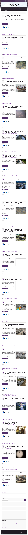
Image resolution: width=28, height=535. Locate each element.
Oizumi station (14, 467)
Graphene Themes (6, 533)
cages (12, 127)
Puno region (6, 419)
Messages (5, 10)
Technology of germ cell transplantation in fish (14, 447)
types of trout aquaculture (12, 199)
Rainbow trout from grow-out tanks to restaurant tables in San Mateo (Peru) (13, 58)
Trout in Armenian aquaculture (12, 349)
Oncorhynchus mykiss (6, 34)
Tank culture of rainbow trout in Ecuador (14, 37)
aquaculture (4, 54)
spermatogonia (4, 468)
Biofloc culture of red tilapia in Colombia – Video (7, 524)
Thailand (7, 152)
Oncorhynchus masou (4, 468)
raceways (8, 225)
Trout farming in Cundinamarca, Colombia (14, 301)
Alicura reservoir (5, 127)
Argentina (8, 127)
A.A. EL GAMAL (6, 374)
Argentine (10, 127)
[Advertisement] (5, 514)
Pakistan (10, 34)
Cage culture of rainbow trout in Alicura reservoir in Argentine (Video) (14, 107)
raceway (5, 199)
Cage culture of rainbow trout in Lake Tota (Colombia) (14, 255)
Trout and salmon (17, 38)
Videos (16, 133)
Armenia (13, 368)
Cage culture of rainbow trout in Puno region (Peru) (15, 399)
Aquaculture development (9, 368)
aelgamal (6, 38)
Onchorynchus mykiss (11, 276)
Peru (11, 78)
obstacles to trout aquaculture (8, 175)
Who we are (3, 10)
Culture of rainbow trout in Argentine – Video (15, 179)
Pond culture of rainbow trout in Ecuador (14, 279)
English (10, 400)
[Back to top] (26, 533)
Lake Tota (8, 276)
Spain (4, 492)
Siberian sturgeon (6, 226)
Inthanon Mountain (5, 151)
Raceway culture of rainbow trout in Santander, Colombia (13, 155)
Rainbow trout (13, 34)
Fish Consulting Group (14, 4)
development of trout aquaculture (9, 199)
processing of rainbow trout (5, 103)
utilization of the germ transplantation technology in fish (9, 469)
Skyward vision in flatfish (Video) (5, 527)
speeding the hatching (8, 345)
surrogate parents (8, 468)
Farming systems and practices (16, 374)
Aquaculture (8, 38)
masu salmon (11, 467)
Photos (15, 38)
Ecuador (7, 54)
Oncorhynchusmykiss (14, 298)
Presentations (21, 532)
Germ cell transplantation (6, 467)
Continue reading (5, 44)
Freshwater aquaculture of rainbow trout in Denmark (15, 373)
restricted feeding (13, 395)
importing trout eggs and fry (11, 54)
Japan (9, 467)
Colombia (4, 175)
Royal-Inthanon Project (8, 251)
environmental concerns (12, 394)
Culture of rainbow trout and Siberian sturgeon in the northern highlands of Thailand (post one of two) (12, 230)
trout (2, 369)
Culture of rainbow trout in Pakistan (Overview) (13, 16)
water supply (11, 226)
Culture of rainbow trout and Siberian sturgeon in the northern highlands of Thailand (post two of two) (12, 204)
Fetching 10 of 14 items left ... (15, 496)
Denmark (8, 394)
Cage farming (8, 108)
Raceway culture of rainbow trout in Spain (14, 472)
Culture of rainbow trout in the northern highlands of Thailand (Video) (14, 132)
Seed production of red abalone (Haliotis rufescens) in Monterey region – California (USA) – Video (12, 523)
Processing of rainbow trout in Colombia (14, 81)
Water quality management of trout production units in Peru (13, 423)
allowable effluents (5, 394)
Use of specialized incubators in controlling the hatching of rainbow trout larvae (14, 325)
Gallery (13, 38)
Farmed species (11, 38)
